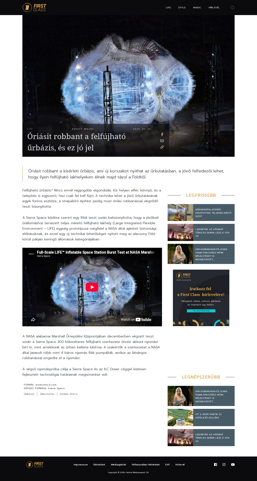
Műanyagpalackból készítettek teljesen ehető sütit (213, 213)
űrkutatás (48, 394)
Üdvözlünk (99, 464)
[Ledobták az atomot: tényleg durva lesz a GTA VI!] (180, 232)
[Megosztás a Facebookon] (162, 134)
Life (168, 7)
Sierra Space (69, 394)
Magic (197, 7)
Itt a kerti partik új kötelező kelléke (208, 416)
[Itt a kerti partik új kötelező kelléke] (180, 417)
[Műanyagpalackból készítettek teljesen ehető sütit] (180, 212)
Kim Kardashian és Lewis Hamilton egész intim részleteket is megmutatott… (211, 254)
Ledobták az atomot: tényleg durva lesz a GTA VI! (212, 233)
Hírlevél (214, 7)
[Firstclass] (34, 7)
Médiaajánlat (118, 464)
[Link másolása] (162, 147)
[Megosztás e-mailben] (162, 140)
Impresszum (81, 464)
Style (182, 7)
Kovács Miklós (83, 129)
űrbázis (30, 394)
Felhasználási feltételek (146, 464)
